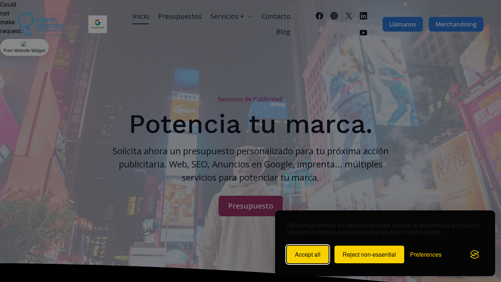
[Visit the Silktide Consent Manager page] (474, 254)
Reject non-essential (369, 254)
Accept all (308, 254)
